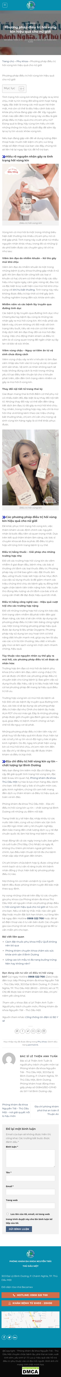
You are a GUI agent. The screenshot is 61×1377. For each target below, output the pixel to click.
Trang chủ (8, 61)
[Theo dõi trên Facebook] (4, 1337)
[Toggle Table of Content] (20, 88)
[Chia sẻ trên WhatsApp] (17, 1031)
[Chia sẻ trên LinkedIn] (43, 1031)
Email (9, 1186)
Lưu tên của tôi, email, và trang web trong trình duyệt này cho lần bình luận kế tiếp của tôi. (29, 1218)
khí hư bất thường (24, 289)
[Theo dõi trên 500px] (14, 1337)
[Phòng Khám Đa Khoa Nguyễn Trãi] (31, 5)
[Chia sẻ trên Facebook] (22, 1031)
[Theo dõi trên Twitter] (9, 1337)
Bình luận (12, 1146)
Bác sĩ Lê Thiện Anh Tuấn (42, 41)
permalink (33, 1045)
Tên (8, 1172)
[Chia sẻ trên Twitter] (27, 1031)
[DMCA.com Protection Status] (30, 1370)
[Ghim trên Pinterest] (38, 1031)
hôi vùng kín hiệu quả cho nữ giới (25, 907)
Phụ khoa (30, 23)
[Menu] (5, 5)
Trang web (12, 1200)
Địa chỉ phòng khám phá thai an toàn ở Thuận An (47, 1110)
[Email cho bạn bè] (33, 1031)
